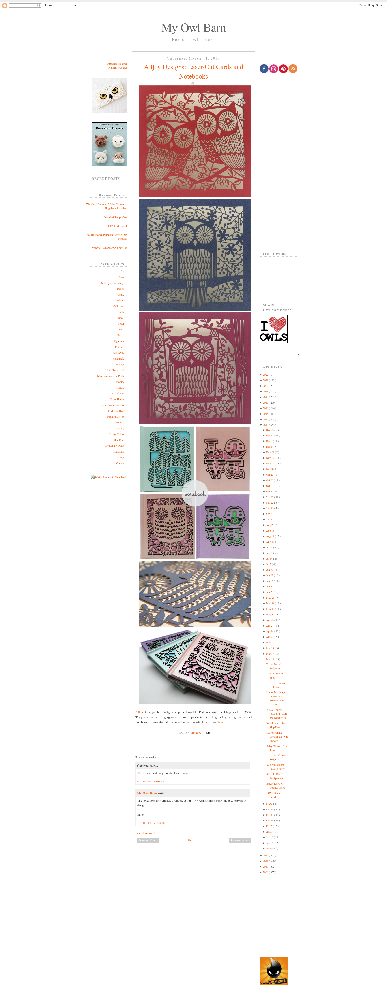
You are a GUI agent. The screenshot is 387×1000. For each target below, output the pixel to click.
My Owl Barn (193, 27)
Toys (121, 457)
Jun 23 (270, 575)
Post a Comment (145, 833)
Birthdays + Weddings (112, 283)
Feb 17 (270, 815)
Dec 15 (270, 435)
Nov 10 (270, 463)
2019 (266, 391)
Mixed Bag (118, 393)
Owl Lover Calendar (113, 405)
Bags (121, 277)
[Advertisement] (193, 861)
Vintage (120, 463)
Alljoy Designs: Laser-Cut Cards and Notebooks (193, 71)
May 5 (270, 614)
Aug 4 (269, 541)
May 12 (270, 609)
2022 (266, 374)
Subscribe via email (117, 63)
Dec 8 (269, 441)
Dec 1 (269, 446)
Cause (121, 294)
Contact (123, 67)
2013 (266, 425)
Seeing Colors (116, 434)
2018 (266, 397)
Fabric (120, 335)
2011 (266, 861)
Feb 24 (270, 809)
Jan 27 (270, 831)
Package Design (115, 416)
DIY (121, 329)
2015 (266, 413)
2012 (266, 855)
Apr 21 (270, 625)
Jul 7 (269, 564)
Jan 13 (270, 843)
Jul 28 (269, 547)
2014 (266, 419)
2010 (266, 866)
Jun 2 (269, 592)
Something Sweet (114, 445)
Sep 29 (270, 497)
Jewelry (120, 381)
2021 (266, 380)
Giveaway (118, 352)
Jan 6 (269, 848)
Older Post (240, 840)
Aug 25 (270, 525)
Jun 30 (270, 569)
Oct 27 (270, 474)
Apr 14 (270, 631)
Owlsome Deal (116, 411)
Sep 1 (269, 519)
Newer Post (148, 840)
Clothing (119, 300)
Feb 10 (270, 820)
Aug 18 (270, 530)
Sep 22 (270, 502)
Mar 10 (270, 659)
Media (120, 387)
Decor (121, 323)
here (208, 722)
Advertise (113, 67)
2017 (266, 402)
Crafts (121, 312)
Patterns (120, 422)
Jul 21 (269, 553)
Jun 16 (270, 581)
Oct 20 (270, 480)
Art (122, 271)
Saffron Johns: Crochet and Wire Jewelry (277, 736)
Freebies (119, 347)
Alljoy (139, 712)
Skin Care (119, 440)
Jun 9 (269, 586)
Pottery (120, 428)
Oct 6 (269, 491)
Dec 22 (270, 430)
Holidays (119, 364)
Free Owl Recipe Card (115, 217)
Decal (121, 317)
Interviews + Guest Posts (110, 376)
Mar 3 (269, 803)
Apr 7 (269, 636)
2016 (266, 408)
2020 (266, 385)
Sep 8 (269, 513)
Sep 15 (270, 508)
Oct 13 (270, 485)
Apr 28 (270, 620)
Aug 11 (270, 536)
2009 (266, 872)
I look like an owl (114, 370)
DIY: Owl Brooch (117, 226)
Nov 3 (269, 469)
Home (191, 840)
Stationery (118, 451)
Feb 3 (269, 826)
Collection (118, 306)
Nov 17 (270, 458)
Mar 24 (270, 648)
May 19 (270, 603)
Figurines (119, 341)
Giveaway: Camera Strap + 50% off (108, 247)
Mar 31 (270, 642)
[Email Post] (207, 732)
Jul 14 (269, 558)
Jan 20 (270, 837)
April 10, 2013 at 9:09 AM (151, 781)
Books (120, 288)
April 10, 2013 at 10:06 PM (151, 823)
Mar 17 (270, 653)
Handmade (118, 358)
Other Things (117, 399)
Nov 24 (270, 452)
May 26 (270, 597)
